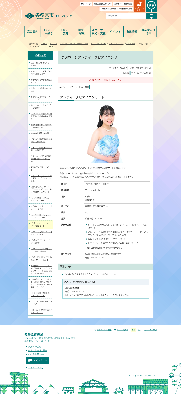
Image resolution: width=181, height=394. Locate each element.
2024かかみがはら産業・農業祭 (41, 64)
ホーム (44, 43)
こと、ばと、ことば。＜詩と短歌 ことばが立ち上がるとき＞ (41, 178)
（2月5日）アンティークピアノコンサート (41, 233)
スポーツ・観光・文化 (99, 31)
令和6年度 (130, 43)
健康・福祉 (82, 31)
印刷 (124, 73)
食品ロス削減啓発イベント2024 (41, 89)
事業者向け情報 (148, 31)
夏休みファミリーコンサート (41, 168)
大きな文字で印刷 (139, 73)
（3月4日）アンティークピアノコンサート (41, 241)
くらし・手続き (49, 31)
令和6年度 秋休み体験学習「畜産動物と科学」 (41, 126)
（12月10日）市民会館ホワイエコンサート (41, 294)
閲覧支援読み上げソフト (102, 4)
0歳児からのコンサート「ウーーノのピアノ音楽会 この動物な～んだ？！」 (41, 189)
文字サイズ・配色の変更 (123, 4)
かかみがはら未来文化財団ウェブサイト (89, 274)
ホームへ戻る (122, 329)
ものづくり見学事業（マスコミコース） (41, 98)
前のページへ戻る (104, 329)
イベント (115, 31)
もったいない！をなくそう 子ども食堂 (41, 106)
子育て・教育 (65, 31)
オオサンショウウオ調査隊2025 (41, 81)
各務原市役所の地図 (37, 350)
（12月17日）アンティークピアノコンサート (41, 216)
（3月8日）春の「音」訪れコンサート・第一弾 (41, 250)
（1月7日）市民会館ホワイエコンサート (41, 302)
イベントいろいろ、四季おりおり (74, 43)
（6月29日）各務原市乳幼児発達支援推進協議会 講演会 (41, 116)
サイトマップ (86, 4)
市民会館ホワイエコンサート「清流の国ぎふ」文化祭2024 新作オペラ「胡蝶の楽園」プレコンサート (41, 283)
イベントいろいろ (98, 43)
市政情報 (131, 31)
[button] (139, 6)
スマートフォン (150, 329)
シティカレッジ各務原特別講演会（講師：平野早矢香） (41, 159)
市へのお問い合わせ (37, 354)
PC (139, 329)
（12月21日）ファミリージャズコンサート (41, 199)
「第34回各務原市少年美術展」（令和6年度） (41, 149)
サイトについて (35, 367)
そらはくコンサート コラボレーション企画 (41, 207)
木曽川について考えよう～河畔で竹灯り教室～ (41, 72)
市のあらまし (40, 360)
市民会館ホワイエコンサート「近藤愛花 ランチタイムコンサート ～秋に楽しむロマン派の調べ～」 (41, 269)
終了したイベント (116, 43)
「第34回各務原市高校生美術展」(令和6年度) (41, 140)
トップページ (65, 16)
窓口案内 (32, 31)
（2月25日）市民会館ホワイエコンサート (41, 311)
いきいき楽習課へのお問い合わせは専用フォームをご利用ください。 (99, 295)
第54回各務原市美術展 (40, 133)
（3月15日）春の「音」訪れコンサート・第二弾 (41, 258)
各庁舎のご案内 (35, 346)
